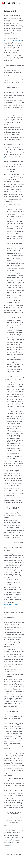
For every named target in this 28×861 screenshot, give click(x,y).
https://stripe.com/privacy (10, 157)
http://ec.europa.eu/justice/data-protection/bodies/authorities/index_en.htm (13, 606)
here (10, 845)
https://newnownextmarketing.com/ (12, 40)
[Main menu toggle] (25, 2)
